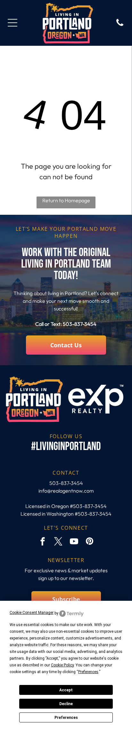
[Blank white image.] (119, 25)
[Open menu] (12, 23)
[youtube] (74, 542)
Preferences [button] (88, 672)
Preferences (66, 717)
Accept (66, 690)
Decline (66, 704)
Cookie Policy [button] (62, 665)
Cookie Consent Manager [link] (32, 612)
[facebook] (43, 542)
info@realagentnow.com (66, 490)
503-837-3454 (79, 324)
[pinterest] (90, 542)
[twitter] (58, 542)
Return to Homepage (66, 200)
